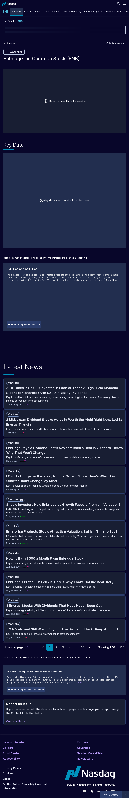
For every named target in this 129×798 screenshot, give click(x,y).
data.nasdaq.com (79, 682)
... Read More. (111, 280)
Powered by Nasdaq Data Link (26, 689)
